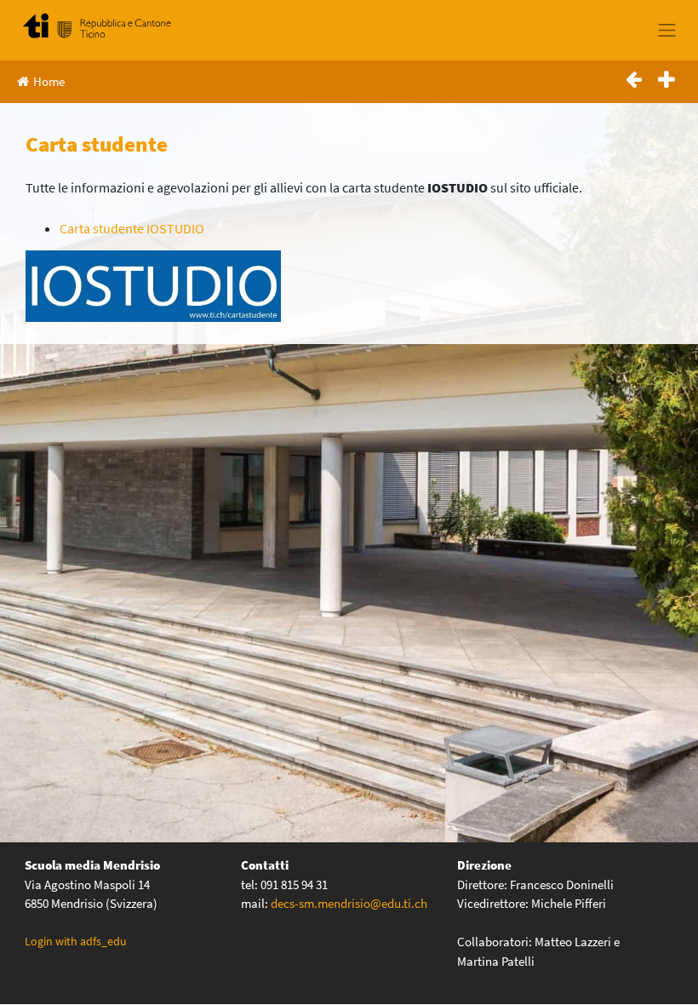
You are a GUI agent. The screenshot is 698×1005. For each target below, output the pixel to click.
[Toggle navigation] (667, 29)
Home (49, 81)
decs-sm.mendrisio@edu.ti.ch (349, 903)
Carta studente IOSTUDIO (132, 228)
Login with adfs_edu (76, 941)
